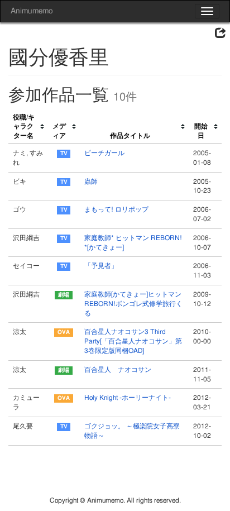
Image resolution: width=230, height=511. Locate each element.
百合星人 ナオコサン (117, 369)
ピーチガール (104, 153)
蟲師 (91, 181)
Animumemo (31, 11)
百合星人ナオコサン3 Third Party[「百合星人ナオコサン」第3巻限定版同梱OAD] (133, 341)
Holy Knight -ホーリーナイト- (127, 397)
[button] (220, 33)
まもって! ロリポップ (116, 209)
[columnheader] (28, 127)
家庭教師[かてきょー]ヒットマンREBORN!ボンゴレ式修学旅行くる (133, 304)
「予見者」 (101, 265)
